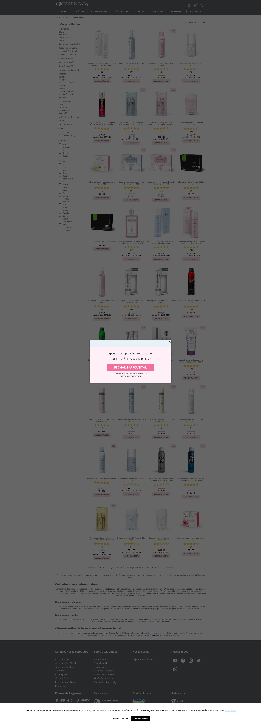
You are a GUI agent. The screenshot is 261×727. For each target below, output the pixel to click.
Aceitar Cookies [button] (140, 718)
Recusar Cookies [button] (120, 718)
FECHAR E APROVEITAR (130, 367)
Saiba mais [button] (230, 710)
